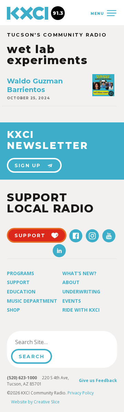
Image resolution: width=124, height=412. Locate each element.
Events (71, 301)
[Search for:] (46, 342)
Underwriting (81, 291)
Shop (13, 310)
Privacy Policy (81, 393)
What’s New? (79, 273)
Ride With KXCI (81, 310)
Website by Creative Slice (35, 402)
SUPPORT (30, 235)
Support (18, 282)
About (71, 282)
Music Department (32, 301)
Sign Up (27, 165)
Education (21, 291)
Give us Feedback (98, 380)
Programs (20, 273)
